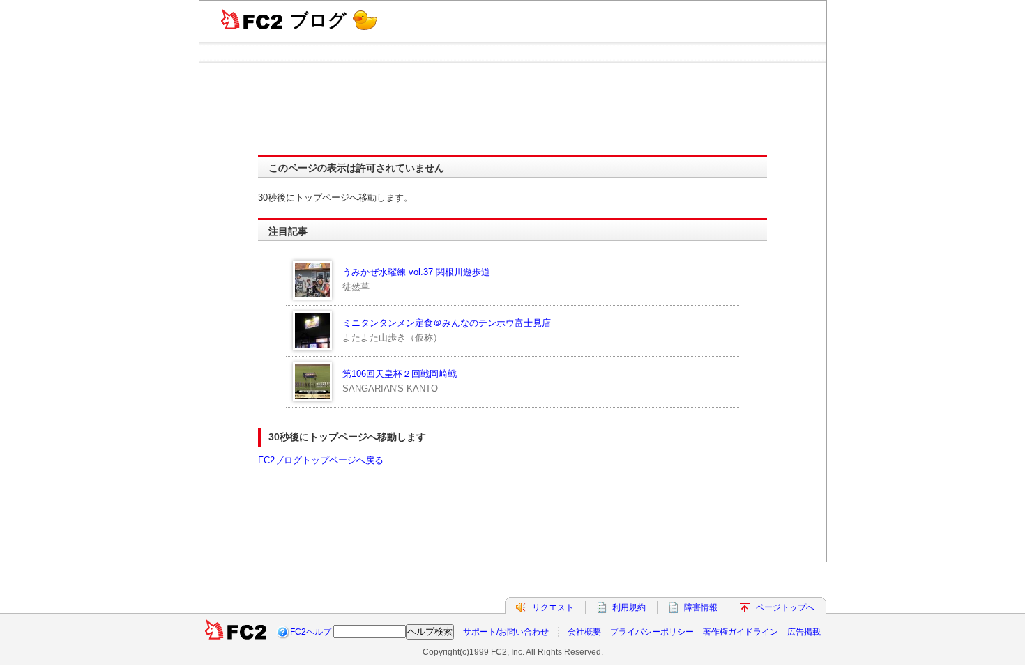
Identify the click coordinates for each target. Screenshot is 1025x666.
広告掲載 (804, 632)
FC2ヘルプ (310, 632)
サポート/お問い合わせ (506, 632)
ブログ (318, 20)
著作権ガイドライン (740, 632)
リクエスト (553, 607)
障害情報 (701, 607)
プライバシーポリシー (652, 632)
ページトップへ (785, 607)
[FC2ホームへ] (235, 632)
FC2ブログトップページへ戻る (321, 460)
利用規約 (629, 607)
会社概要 (584, 632)
